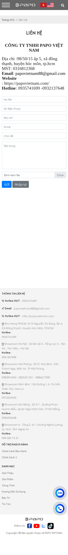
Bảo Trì (6, 498)
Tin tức (6, 504)
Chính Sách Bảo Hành (14, 451)
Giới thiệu (8, 473)
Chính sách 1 (9, 457)
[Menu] (6, 5)
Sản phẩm (7, 479)
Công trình (8, 485)
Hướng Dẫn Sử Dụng (14, 491)
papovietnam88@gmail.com (40, 73)
